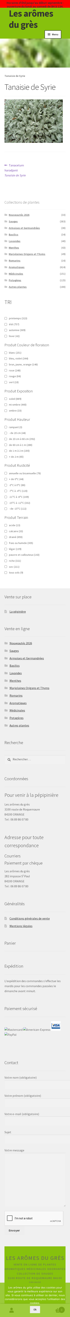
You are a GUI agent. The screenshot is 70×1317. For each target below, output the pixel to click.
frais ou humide (21, 543)
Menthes (14, 247)
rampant (15, 427)
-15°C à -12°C (19, 503)
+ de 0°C (16, 479)
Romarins (14, 260)
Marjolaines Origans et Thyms (27, 254)
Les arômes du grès (31, 19)
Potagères (15, 280)
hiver (14, 336)
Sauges (13, 221)
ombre (15, 410)
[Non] (65, 1300)
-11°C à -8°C (19, 497)
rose (15, 370)
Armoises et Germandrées (24, 228)
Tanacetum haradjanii (15, 170)
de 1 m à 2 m (19, 450)
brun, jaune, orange (23, 364)
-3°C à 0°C (17, 485)
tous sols (16, 572)
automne (17, 330)
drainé (16, 537)
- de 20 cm (17, 433)
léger (15, 549)
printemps (18, 318)
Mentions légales (21, 926)
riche (15, 560)
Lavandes (14, 241)
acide (14, 525)
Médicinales (16, 273)
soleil (15, 399)
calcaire (16, 531)
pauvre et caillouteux (24, 554)
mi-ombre (17, 404)
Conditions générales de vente (30, 918)
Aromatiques (16, 267)
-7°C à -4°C (18, 491)
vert (14, 382)
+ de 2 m (16, 456)
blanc (15, 352)
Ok (35, 1309)
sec (14, 566)
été (14, 324)
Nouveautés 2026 (19, 215)
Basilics (13, 234)
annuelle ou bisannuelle (25, 473)
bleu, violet (18, 358)
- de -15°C (17, 508)
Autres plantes (18, 287)
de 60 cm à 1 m (20, 445)
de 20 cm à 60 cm (22, 439)
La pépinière (18, 611)
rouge (15, 376)
